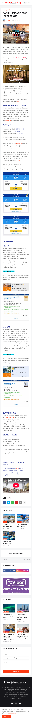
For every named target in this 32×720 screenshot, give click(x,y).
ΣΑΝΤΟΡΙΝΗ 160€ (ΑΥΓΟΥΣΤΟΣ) (22, 525)
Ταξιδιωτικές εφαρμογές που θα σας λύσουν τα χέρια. (23, 636)
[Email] (20, 502)
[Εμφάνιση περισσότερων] (24, 502)
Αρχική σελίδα (7, 10)
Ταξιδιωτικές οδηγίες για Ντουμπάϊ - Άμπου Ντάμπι (22, 616)
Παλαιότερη (26, 559)
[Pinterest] (16, 502)
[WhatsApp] (12, 502)
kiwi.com (8, 120)
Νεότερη (4, 559)
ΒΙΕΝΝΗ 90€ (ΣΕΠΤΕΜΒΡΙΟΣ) (7, 525)
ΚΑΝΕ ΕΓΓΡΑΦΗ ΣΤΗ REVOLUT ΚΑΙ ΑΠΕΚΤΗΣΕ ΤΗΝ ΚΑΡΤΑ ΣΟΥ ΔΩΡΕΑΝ (8, 637)
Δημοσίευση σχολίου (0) (16, 553)
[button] (2, 2)
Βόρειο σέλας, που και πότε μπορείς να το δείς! (8, 615)
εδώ (18, 101)
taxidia (14, 10)
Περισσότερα (12, 713)
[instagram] (16, 703)
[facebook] (12, 703)
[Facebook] (4, 502)
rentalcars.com (10, 417)
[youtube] (19, 703)
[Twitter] (8, 502)
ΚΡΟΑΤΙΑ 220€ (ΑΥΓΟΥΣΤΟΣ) (7, 542)
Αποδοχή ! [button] (6, 716)
